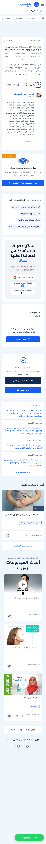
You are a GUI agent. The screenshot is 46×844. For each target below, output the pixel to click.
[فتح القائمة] (41, 5)
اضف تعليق (21, 339)
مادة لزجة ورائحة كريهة (30, 213)
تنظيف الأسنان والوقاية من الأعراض (24, 226)
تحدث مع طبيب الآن (23, 380)
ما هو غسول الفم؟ (31, 698)
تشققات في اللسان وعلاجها (24, 207)
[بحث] (41, 10)
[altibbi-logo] (29, 4)
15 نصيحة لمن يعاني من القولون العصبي (23, 514)
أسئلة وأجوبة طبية (32, 18)
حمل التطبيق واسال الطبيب (25, 183)
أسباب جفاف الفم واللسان (28, 220)
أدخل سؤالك (23, 390)
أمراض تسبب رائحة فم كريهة (26, 598)
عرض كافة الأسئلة (23, 472)
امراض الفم (19, 18)
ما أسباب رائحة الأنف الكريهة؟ (26, 648)
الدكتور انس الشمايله (24, 94)
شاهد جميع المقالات (23, 545)
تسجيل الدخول (32, 10)
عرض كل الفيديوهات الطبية (23, 729)
